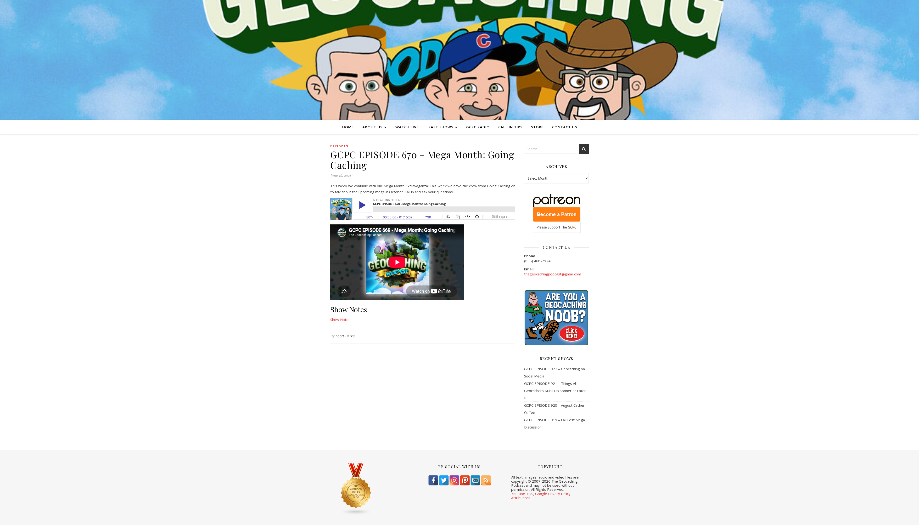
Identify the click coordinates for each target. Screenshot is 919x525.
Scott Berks (345, 336)
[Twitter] (444, 480)
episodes (339, 146)
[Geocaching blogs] (369, 489)
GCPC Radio (478, 127)
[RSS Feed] (486, 480)
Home (348, 127)
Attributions (521, 497)
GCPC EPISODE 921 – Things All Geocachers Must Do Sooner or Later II (555, 390)
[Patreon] (465, 480)
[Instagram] (454, 480)
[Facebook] (433, 480)
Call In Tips (510, 127)
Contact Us (564, 127)
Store (537, 127)
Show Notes (340, 319)
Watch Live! (407, 127)
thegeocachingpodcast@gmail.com (552, 274)
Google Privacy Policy (553, 493)
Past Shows (440, 127)
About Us (372, 127)
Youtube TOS (522, 493)
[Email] (475, 480)
